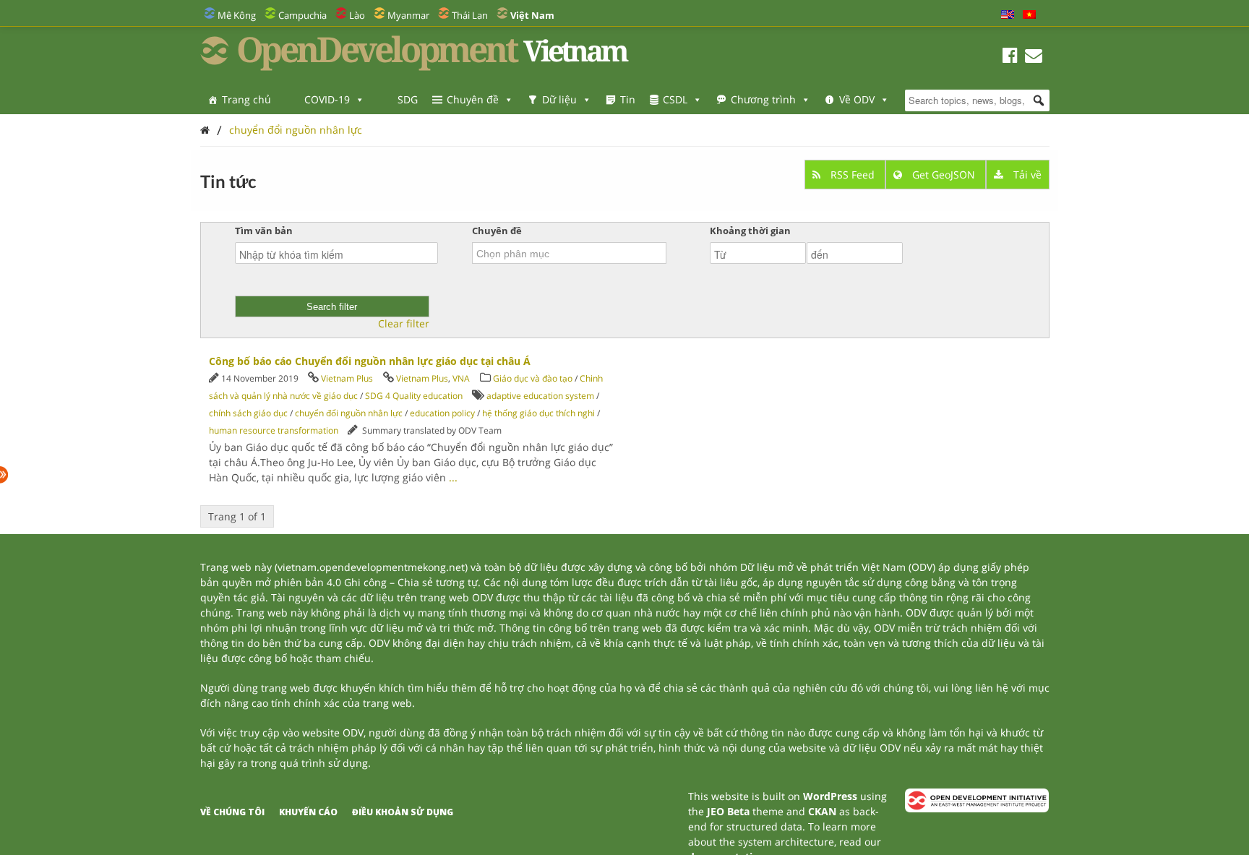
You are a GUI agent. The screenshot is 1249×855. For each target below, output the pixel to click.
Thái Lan (470, 15)
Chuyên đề (473, 99)
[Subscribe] (1033, 57)
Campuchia (302, 15)
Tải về (1026, 174)
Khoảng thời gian (750, 230)
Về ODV (857, 99)
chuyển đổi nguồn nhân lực (295, 130)
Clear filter (403, 323)
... (453, 477)
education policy (442, 413)
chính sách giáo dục (248, 413)
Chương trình (763, 99)
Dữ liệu (559, 99)
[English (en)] (1007, 15)
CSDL (675, 99)
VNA (461, 378)
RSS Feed (852, 174)
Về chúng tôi (232, 812)
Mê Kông (237, 15)
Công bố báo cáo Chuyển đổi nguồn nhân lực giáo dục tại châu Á (370, 361)
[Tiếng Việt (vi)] (1029, 15)
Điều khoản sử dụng (402, 812)
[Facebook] (1010, 57)
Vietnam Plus (347, 378)
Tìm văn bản (264, 230)
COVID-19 (327, 99)
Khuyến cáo (308, 812)
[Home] (205, 130)
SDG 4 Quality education (414, 396)
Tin (627, 99)
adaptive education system (540, 396)
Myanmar (408, 15)
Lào (357, 15)
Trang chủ (246, 99)
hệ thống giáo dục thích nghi (538, 413)
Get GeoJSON (943, 174)
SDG (408, 99)
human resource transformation (273, 430)
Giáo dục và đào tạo (532, 378)
